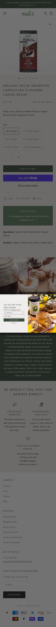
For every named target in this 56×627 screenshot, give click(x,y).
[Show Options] (22, 312)
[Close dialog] (55, 295)
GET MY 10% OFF (14, 320)
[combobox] (13, 312)
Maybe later (14, 322)
